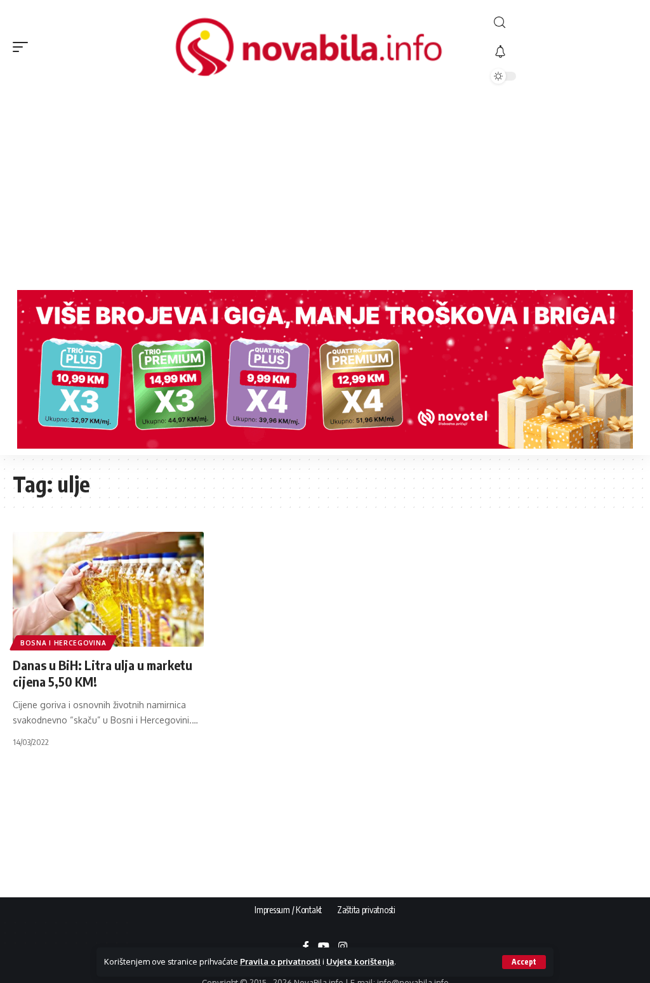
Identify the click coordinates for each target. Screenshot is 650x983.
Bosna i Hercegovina (63, 643)
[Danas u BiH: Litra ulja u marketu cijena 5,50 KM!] (108, 589)
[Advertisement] (325, 188)
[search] (564, 22)
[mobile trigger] (23, 47)
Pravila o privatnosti (280, 961)
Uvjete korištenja (360, 961)
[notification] (564, 52)
